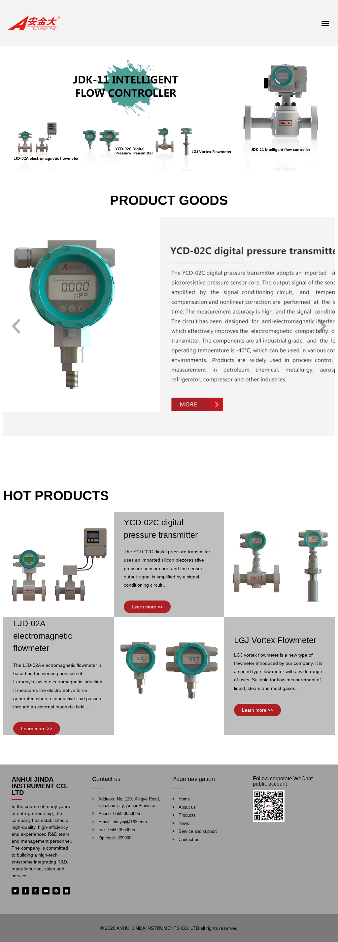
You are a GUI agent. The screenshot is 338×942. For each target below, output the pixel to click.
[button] (325, 23)
